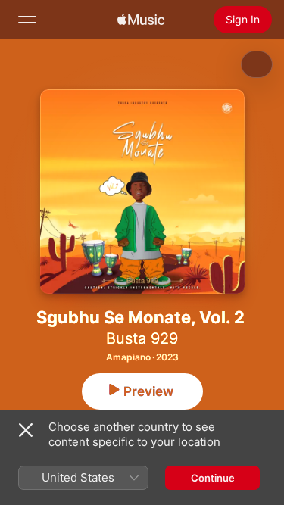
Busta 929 (142, 338)
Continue (213, 478)
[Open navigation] (27, 19)
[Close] (26, 430)
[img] (140, 19)
